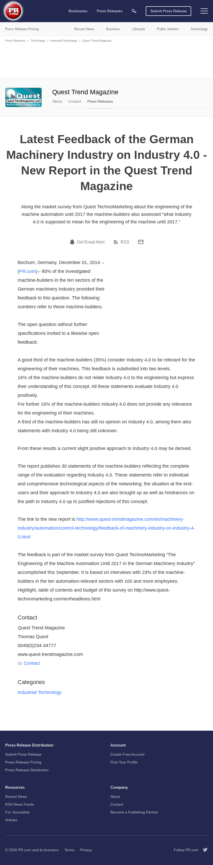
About (57, 101)
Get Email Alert (90, 242)
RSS (125, 242)
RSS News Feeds (19, 804)
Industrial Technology (63, 40)
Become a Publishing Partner (134, 812)
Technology (38, 40)
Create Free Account (127, 754)
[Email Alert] (73, 242)
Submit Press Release (168, 11)
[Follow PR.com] (203, 850)
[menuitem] (134, 11)
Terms (69, 850)
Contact (74, 101)
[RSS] (117, 242)
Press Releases (15, 40)
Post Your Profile (124, 762)
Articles (11, 820)
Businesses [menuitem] (78, 11)
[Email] (141, 242)
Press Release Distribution (27, 770)
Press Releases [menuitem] (109, 11)
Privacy (86, 850)
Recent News (16, 796)
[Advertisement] (106, 60)
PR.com (27, 271)
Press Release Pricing (23, 762)
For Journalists (17, 812)
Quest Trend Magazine (96, 40)
